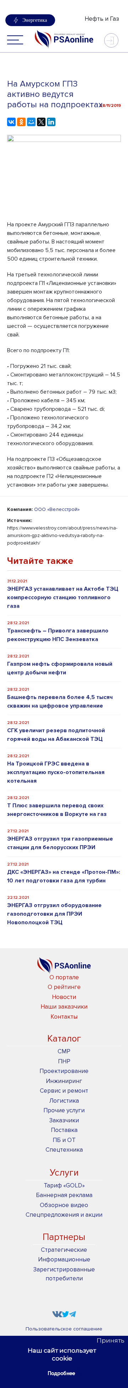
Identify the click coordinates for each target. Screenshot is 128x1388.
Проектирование (64, 1071)
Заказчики (64, 1120)
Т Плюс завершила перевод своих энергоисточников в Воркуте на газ (57, 810)
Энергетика (34, 20)
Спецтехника (64, 1149)
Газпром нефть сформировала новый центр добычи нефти (59, 668)
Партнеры (64, 1237)
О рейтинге (64, 987)
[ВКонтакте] (11, 122)
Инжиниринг (64, 1081)
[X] (41, 122)
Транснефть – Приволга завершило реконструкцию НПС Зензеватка (57, 635)
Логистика (64, 1100)
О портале (64, 977)
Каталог (64, 1038)
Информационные (64, 1259)
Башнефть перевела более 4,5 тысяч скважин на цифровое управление (60, 701)
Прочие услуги (64, 1110)
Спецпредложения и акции (64, 1215)
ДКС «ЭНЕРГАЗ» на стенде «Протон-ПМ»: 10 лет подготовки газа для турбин (63, 876)
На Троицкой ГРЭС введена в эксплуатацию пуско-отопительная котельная (56, 772)
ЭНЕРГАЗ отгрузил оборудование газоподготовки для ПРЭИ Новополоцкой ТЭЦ (54, 914)
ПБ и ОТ (64, 1140)
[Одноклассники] (21, 122)
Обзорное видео (64, 1205)
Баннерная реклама (64, 1195)
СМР (64, 1051)
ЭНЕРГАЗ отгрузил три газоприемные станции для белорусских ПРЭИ (60, 843)
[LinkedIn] (51, 122)
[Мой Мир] (31, 122)
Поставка (64, 1130)
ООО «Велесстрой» (57, 509)
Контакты (64, 1016)
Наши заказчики (64, 1006)
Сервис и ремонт (64, 1090)
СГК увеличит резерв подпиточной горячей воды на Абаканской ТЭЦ (56, 735)
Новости (64, 997)
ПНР (64, 1061)
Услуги (64, 1172)
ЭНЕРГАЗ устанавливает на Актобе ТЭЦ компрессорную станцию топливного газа (62, 597)
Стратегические (64, 1250)
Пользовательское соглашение (64, 1329)
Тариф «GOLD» (64, 1185)
